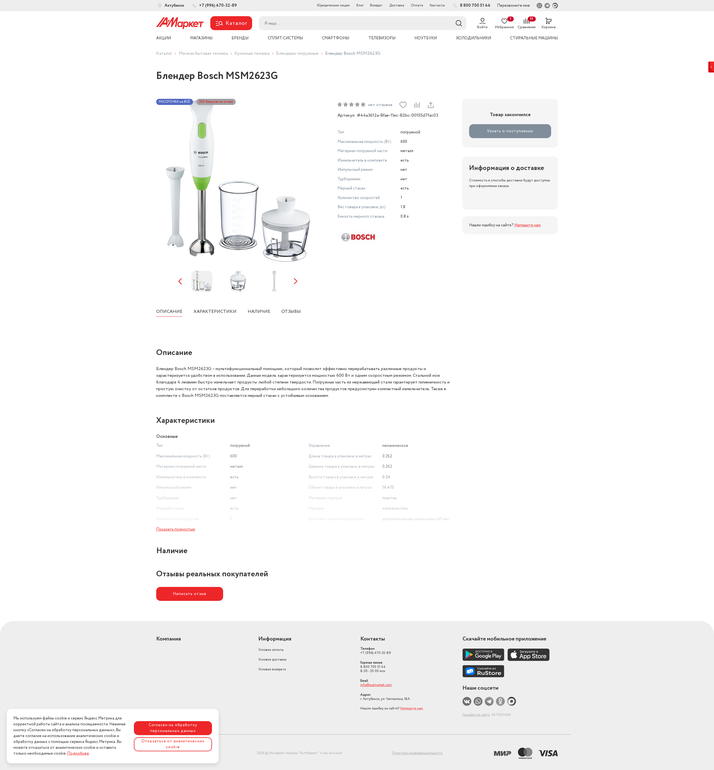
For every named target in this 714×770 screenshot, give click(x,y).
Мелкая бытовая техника (203, 53)
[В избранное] (403, 105)
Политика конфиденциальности (417, 753)
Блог (359, 5)
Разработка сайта (476, 715)
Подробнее (78, 753)
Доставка (396, 5)
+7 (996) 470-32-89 (375, 651)
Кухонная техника (252, 53)
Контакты (437, 5)
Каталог (164, 53)
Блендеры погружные (297, 53)
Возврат (376, 5)
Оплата (417, 5)
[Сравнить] (417, 105)
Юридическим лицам (333, 5)
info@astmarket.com (376, 685)
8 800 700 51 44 (372, 667)
